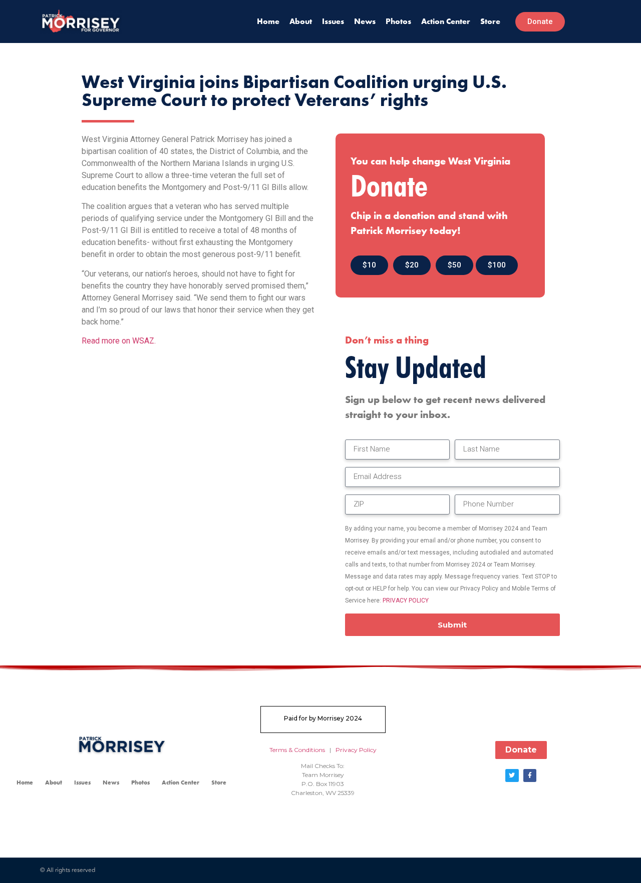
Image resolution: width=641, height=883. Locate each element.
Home (268, 21)
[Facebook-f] (529, 775)
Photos (398, 21)
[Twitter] (511, 775)
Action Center (445, 21)
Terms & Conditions (297, 750)
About (300, 21)
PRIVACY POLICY (406, 600)
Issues (333, 21)
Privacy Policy (356, 750)
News (365, 21)
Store (490, 21)
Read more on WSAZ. (119, 341)
